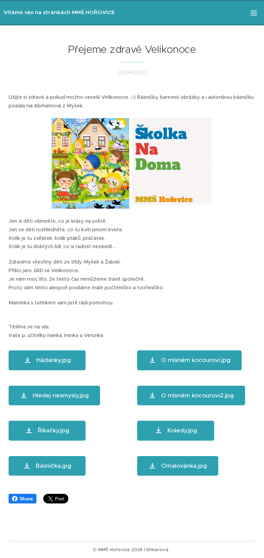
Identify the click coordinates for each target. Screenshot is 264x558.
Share (26, 498)
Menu (254, 13)
